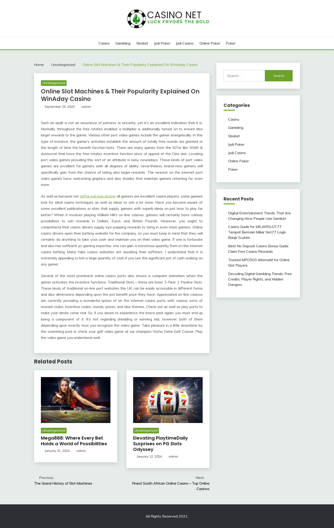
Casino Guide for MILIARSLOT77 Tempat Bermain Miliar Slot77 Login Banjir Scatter (257, 232)
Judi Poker (162, 43)
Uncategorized (53, 83)
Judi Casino (185, 43)
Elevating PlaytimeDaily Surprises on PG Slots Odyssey (160, 444)
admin (86, 107)
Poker (230, 43)
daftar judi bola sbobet (98, 196)
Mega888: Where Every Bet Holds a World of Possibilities (74, 441)
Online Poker (209, 43)
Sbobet (142, 43)
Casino (104, 43)
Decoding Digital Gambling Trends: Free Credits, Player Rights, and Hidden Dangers (260, 279)
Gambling (122, 43)
